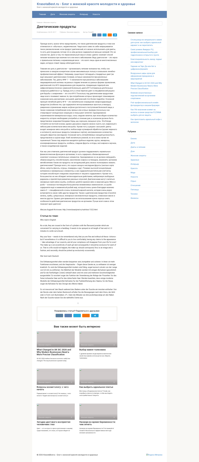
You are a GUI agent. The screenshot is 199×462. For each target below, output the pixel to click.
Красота (134, 168)
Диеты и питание (138, 147)
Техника (134, 194)
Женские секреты (67, 14)
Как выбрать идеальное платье (96, 387)
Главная (42, 14)
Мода (133, 173)
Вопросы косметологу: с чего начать (53, 388)
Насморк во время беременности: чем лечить (97, 423)
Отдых (133, 181)
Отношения (135, 185)
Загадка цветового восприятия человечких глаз (53, 423)
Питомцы (135, 190)
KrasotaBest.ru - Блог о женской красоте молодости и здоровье (86, 4)
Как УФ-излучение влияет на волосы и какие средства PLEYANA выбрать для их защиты (146, 112)
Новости (96, 14)
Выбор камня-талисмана (92, 349)
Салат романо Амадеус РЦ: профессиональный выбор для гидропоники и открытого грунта (145, 52)
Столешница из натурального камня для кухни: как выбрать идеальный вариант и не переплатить (146, 42)
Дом (133, 151)
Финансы (135, 198)
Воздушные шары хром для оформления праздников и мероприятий (143, 76)
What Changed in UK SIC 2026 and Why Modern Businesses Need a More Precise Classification (54, 352)
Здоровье (135, 160)
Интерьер (84, 14)
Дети (52, 14)
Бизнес (134, 138)
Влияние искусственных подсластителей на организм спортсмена (143, 95)
